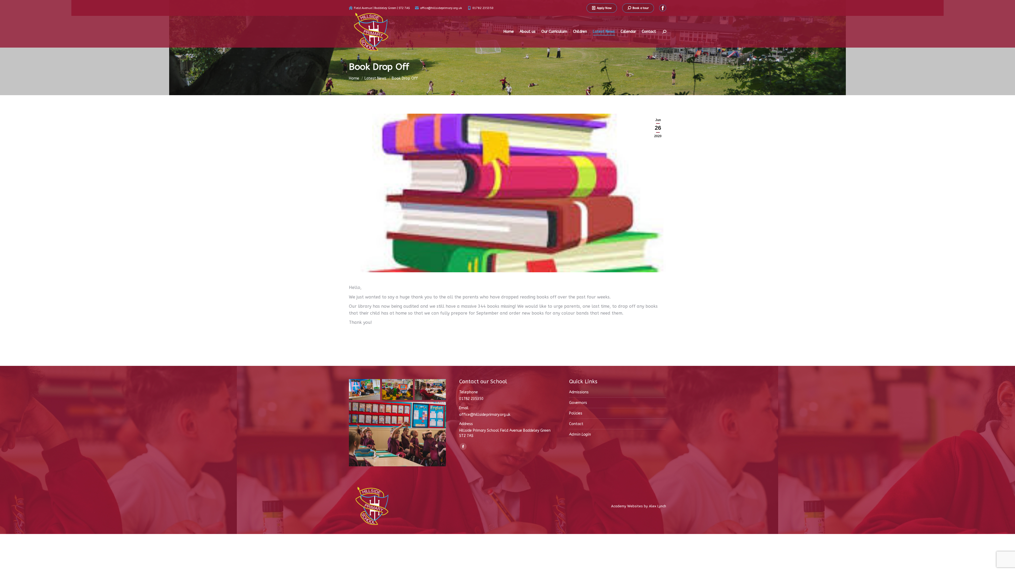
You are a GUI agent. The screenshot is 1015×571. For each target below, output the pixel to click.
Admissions (579, 392)
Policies (575, 413)
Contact (576, 424)
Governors (578, 402)
